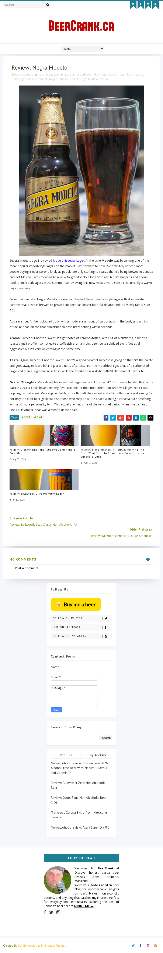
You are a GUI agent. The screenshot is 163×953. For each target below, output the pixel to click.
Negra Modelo (89, 79)
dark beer (86, 74)
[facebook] (141, 5)
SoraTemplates (27, 945)
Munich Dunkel (68, 79)
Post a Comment (26, 568)
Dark (75, 74)
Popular (66, 755)
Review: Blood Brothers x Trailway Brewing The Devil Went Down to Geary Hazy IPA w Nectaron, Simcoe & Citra (113, 453)
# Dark (38, 417)
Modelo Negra (48, 79)
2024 (67, 74)
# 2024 (26, 417)
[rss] (155, 5)
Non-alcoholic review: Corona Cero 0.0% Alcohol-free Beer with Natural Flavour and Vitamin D (79, 768)
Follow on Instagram (70, 636)
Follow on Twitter (67, 618)
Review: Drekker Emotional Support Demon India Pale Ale (42, 451)
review (104, 79)
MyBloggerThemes (53, 945)
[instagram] (148, 5)
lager (130, 74)
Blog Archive (97, 755)
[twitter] (133, 5)
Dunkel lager (117, 74)
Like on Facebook (66, 627)
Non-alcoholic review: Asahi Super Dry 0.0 (80, 827)
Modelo (32, 79)
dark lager (100, 74)
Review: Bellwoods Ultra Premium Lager (37, 493)
